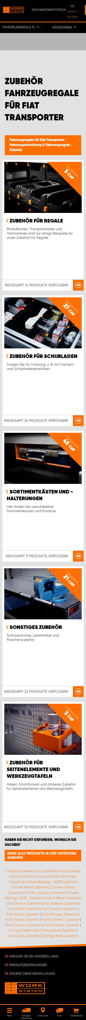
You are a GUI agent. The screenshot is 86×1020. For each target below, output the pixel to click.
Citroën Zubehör (18, 871)
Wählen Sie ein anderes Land (34, 956)
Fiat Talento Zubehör (60, 903)
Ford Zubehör (70, 871)
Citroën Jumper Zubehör (44, 893)
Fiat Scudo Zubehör (23, 914)
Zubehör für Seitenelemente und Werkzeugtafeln (33, 769)
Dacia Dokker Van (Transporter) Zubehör (42, 930)
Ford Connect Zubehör (60, 919)
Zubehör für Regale (36, 221)
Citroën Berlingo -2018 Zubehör (50, 882)
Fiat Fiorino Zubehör (24, 903)
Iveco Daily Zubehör (24, 936)
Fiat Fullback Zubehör (63, 898)
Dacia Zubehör (23, 876)
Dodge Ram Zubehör (60, 936)
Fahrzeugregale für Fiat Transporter (37, 140)
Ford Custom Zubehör (23, 925)
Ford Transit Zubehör (22, 919)
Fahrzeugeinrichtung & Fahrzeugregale (40, 145)
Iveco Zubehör (50, 876)
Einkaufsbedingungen (28, 965)
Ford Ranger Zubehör (59, 914)
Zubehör (16, 150)
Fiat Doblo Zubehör (24, 909)
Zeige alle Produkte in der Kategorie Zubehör (41, 855)
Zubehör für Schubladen (43, 356)
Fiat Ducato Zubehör (59, 909)
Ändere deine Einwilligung (32, 973)
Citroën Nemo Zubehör (29, 887)
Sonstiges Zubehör (36, 627)
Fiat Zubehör (45, 871)
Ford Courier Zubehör (61, 925)
